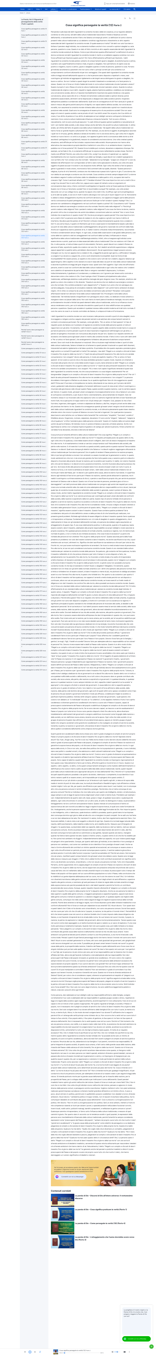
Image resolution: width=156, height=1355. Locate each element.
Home (22, 9)
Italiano (132, 3)
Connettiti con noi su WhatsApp (137, 1339)
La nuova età (114, 9)
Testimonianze (85, 9)
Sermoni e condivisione (69, 9)
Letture (53, 9)
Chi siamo (127, 9)
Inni (46, 9)
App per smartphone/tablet (115, 3)
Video (38, 9)
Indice (54, 18)
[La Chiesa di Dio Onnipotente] (78, 3)
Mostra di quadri (100, 9)
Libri (29, 9)
